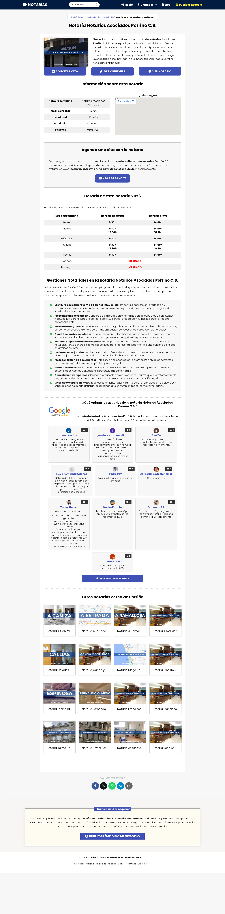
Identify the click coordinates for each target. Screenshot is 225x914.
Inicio (129, 5)
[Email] (129, 786)
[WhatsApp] (112, 786)
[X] (103, 786)
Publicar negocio (190, 5)
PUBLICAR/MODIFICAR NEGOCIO (114, 836)
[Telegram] (120, 786)
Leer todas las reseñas (114, 578)
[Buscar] (96, 4)
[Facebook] (95, 786)
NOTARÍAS (37, 4)
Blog (168, 5)
